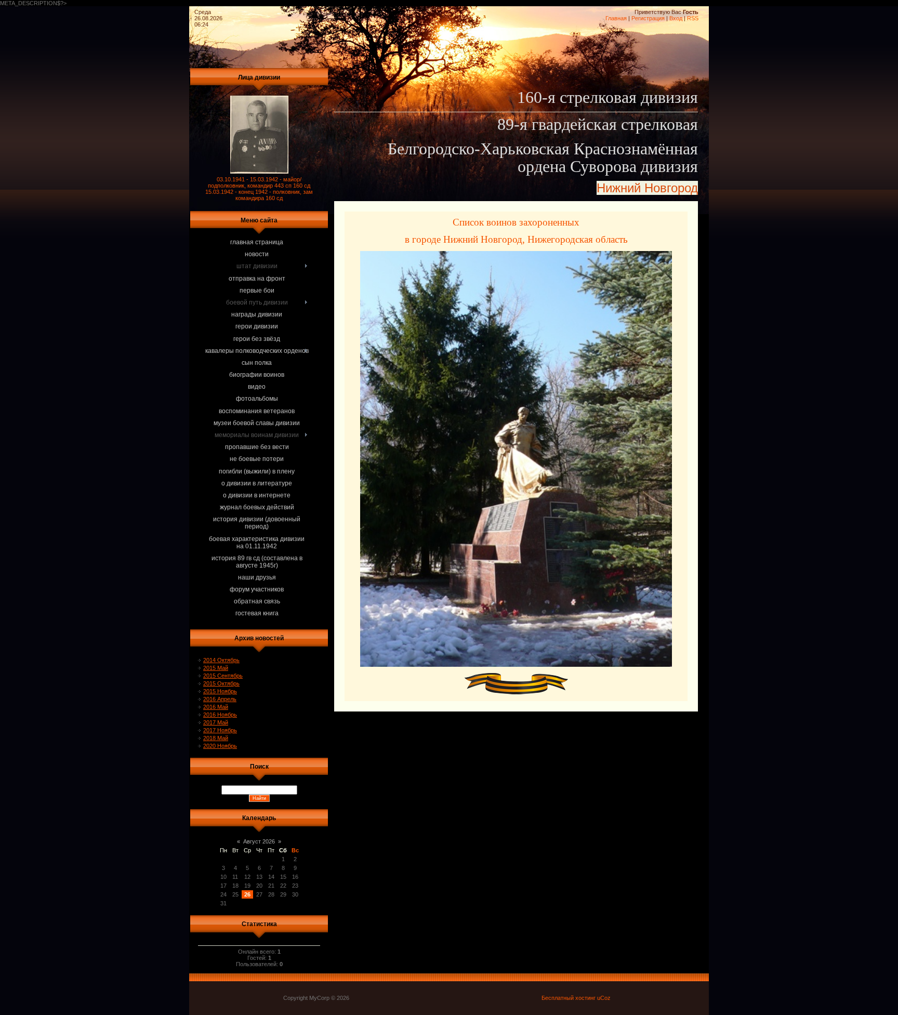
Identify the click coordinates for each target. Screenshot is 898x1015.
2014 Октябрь (221, 660)
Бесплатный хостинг (569, 998)
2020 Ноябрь (220, 746)
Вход (675, 18)
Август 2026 (259, 841)
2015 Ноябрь (220, 691)
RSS (692, 18)
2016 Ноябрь (220, 714)
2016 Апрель (219, 699)
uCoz (604, 998)
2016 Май (215, 707)
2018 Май (215, 738)
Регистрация (648, 18)
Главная (616, 18)
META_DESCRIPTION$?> (349, 308)
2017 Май (215, 722)
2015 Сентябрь (223, 676)
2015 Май (215, 668)
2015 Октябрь (221, 683)
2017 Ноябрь (220, 730)
